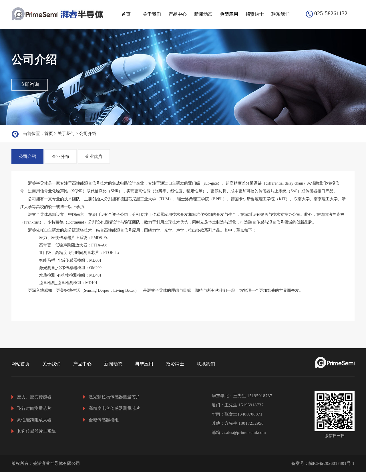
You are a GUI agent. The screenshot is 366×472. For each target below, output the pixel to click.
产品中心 (177, 14)
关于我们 (152, 14)
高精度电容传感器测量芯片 (114, 408)
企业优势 (93, 156)
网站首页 (20, 363)
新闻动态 (203, 14)
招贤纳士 (255, 14)
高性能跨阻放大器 (34, 420)
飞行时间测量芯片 (34, 408)
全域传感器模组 (104, 420)
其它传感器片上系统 (36, 431)
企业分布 (60, 156)
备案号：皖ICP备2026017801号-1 (323, 463)
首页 (126, 14)
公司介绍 (87, 133)
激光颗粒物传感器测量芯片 (114, 397)
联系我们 (280, 14)
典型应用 (229, 14)
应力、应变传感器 (34, 397)
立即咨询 (30, 84)
